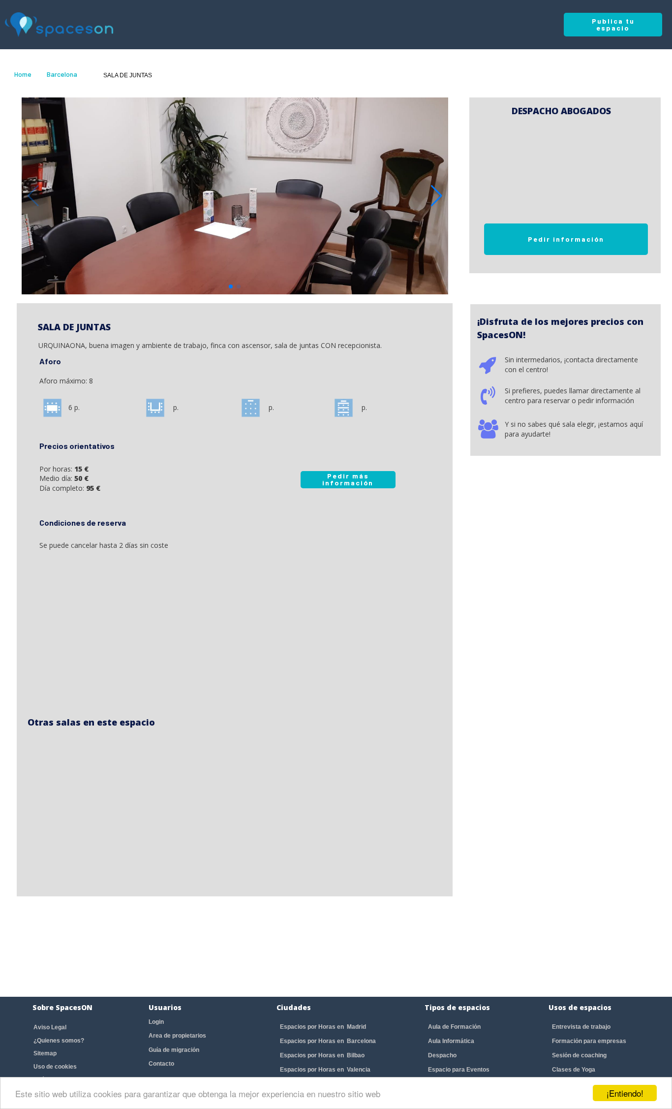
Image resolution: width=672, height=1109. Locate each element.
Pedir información (566, 239)
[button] (436, 196)
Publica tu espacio (613, 24)
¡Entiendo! (625, 1093)
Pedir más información (347, 479)
